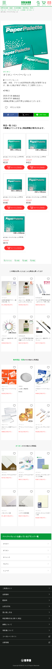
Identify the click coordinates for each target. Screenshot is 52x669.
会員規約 (6, 594)
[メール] (49, 3)
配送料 (5, 600)
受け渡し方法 (7, 612)
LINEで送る (42, 115)
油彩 (25, 260)
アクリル (9, 260)
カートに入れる (16, 167)
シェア (11, 115)
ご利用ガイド (7, 588)
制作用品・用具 (18, 360)
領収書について (8, 630)
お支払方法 (6, 606)
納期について (7, 624)
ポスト (27, 115)
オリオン (6, 72)
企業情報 (6, 642)
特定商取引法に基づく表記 (12, 618)
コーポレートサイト (10, 636)
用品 (33, 260)
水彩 (18, 260)
